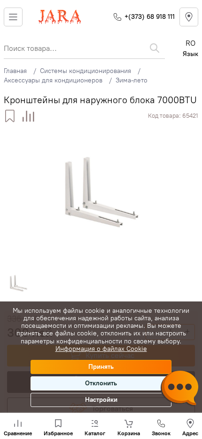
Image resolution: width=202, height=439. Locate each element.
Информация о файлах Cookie (101, 349)
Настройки (101, 400)
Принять (101, 367)
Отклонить (101, 383)
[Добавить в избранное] (10, 116)
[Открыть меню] (13, 17)
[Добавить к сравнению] (28, 116)
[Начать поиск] (154, 48)
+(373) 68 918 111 (149, 17)
